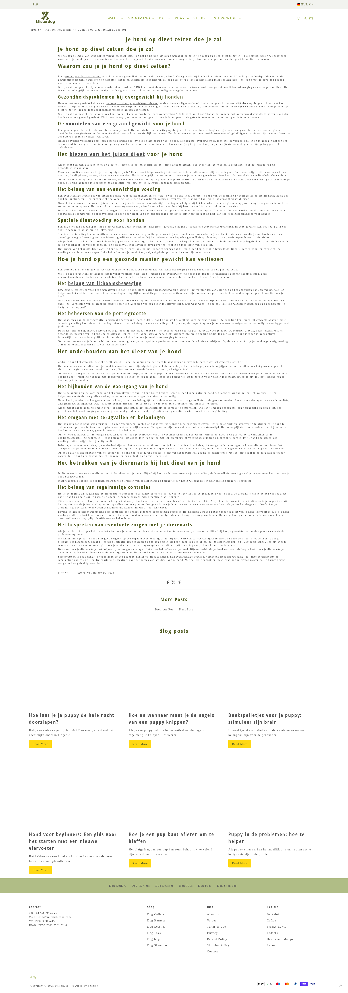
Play (180, 18)
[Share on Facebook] (168, 583)
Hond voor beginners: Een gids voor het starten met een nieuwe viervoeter (73, 841)
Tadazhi (272, 932)
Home (35, 29)
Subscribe (226, 18)
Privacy (212, 932)
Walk (114, 18)
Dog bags (205, 885)
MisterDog (62, 985)
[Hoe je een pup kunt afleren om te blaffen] (174, 794)
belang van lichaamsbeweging (105, 283)
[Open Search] (298, 18)
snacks (145, 427)
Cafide (271, 920)
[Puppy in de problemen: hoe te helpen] (273, 794)
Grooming (140, 18)
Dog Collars (117, 885)
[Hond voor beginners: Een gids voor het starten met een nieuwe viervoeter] (74, 794)
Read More (40, 744)
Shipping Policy (218, 945)
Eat (163, 18)
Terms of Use (216, 926)
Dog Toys (186, 885)
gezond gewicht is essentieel (82, 76)
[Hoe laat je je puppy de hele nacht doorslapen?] (74, 675)
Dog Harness (141, 885)
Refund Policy (217, 939)
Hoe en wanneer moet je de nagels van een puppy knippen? (171, 718)
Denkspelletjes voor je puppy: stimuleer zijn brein (265, 718)
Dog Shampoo (227, 885)
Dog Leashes (164, 885)
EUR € (306, 4)
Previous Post (165, 609)
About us (213, 914)
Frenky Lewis (276, 926)
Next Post (186, 609)
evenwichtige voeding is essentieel (221, 164)
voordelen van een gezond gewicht (108, 123)
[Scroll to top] (340, 985)
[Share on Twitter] (173, 583)
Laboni (272, 945)
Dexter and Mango (280, 939)
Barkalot (273, 914)
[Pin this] (180, 583)
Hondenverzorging (58, 29)
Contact (212, 951)
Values (211, 920)
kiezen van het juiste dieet (107, 154)
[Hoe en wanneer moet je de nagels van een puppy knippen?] (174, 675)
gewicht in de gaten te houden (189, 56)
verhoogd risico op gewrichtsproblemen (132, 103)
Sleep (200, 18)
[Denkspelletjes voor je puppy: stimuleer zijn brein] (273, 675)
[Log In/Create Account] (304, 18)
